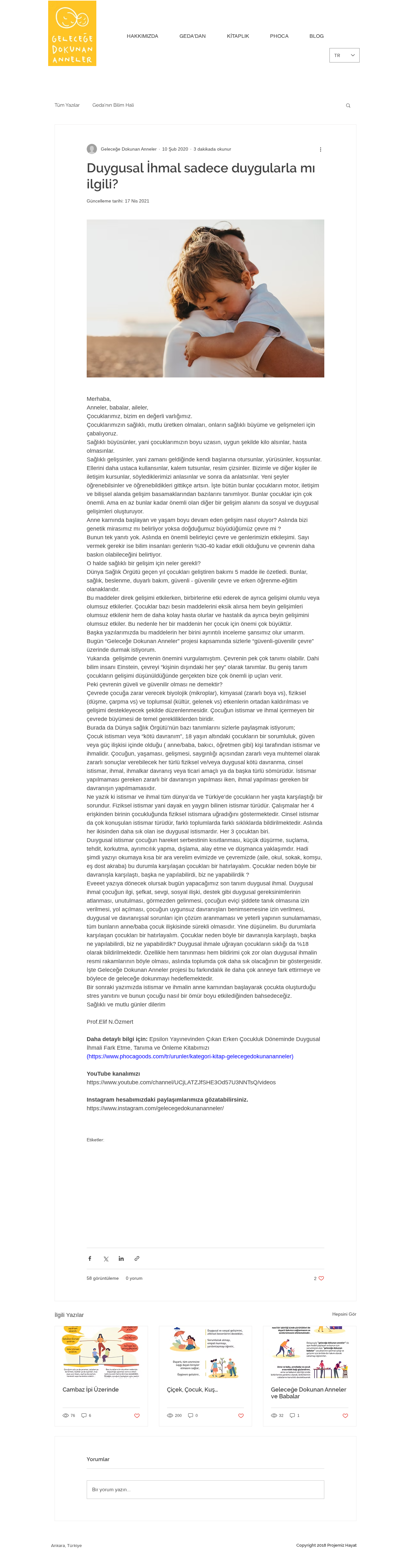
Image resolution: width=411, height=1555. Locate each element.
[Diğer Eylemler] (320, 149)
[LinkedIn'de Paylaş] (121, 1258)
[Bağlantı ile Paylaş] (137, 1258)
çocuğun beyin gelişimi (109, 1171)
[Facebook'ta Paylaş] (90, 1258)
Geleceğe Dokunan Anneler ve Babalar (308, 1393)
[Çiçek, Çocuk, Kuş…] (205, 1352)
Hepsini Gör (344, 1314)
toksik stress (99, 1225)
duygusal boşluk (287, 1160)
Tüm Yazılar (67, 105)
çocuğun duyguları (105, 1204)
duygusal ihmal (151, 1171)
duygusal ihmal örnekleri (282, 1171)
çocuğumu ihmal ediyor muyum (236, 1160)
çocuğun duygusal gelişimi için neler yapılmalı (132, 1215)
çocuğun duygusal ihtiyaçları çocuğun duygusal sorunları (259, 1225)
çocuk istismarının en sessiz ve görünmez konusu (256, 1182)
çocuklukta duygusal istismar (278, 1149)
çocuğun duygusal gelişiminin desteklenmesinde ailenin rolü (241, 1215)
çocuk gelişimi (101, 1160)
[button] (148, 36)
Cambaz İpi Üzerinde (91, 1389)
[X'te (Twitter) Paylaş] (105, 1258)
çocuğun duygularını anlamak (115, 1193)
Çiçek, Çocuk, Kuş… (192, 1389)
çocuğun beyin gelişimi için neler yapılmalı (157, 1225)
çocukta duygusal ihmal (223, 1149)
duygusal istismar (184, 1160)
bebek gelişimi (240, 1171)
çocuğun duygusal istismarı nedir (160, 1204)
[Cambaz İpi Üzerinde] (101, 1352)
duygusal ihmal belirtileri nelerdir (229, 1204)
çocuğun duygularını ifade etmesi (286, 1193)
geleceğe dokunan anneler (169, 1149)
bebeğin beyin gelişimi (140, 1160)
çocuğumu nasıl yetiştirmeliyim (117, 1182)
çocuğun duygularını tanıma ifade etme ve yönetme (199, 1193)
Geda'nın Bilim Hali (113, 105)
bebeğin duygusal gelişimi (177, 1182)
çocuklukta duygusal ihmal (113, 1149)
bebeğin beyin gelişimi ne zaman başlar (126, 1236)
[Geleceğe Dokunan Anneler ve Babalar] (309, 1352)
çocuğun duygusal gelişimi (196, 1171)
